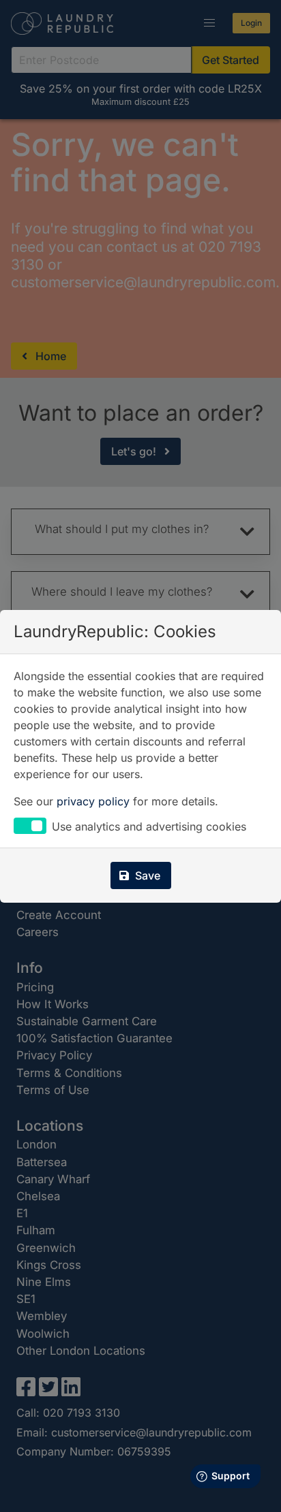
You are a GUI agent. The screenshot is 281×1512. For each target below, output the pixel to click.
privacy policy (93, 801)
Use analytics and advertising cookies (149, 826)
